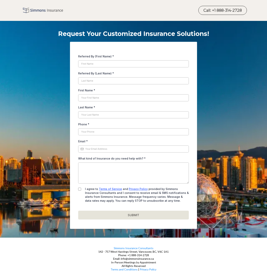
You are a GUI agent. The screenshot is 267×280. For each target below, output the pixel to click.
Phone (83, 124)
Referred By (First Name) (96, 56)
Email (83, 141)
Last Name (86, 107)
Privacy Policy (138, 189)
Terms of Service (110, 189)
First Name (86, 90)
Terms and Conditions (124, 269)
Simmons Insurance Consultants (133, 248)
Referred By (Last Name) (96, 73)
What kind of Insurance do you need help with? (112, 158)
